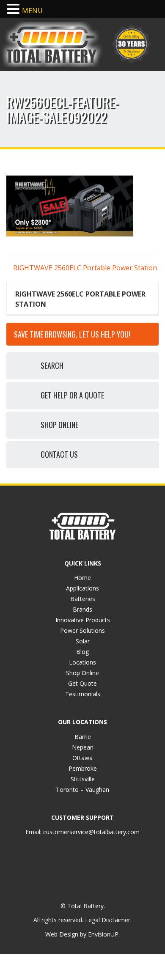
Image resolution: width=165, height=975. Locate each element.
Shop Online (82, 673)
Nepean (83, 747)
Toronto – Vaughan (82, 789)
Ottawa (82, 758)
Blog (82, 652)
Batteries (82, 599)
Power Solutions (82, 630)
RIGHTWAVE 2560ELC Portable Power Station (84, 267)
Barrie (82, 737)
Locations (82, 662)
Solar (83, 641)
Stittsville (83, 779)
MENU (32, 10)
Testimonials (82, 694)
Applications (82, 588)
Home (82, 578)
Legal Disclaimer (107, 920)
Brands (82, 609)
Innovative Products (82, 620)
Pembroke (83, 768)
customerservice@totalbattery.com (91, 832)
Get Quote (82, 683)
